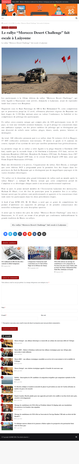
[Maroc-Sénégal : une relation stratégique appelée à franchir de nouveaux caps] (7, 371)
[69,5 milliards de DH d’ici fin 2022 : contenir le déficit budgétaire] (13, 253)
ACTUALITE (13, 27)
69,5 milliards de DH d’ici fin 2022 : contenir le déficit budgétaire (13, 263)
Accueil (5, 23)
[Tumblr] (20, 234)
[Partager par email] (39, 234)
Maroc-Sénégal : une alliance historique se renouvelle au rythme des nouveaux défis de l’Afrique (44, 341)
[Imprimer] (44, 234)
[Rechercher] (76, 18)
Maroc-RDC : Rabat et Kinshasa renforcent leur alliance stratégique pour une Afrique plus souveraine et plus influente (45, 2)
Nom (3, 307)
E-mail (4, 315)
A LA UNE (11, 23)
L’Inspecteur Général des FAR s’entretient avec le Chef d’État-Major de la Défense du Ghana (38, 264)
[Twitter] (10, 234)
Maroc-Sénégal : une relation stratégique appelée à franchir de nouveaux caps (38, 368)
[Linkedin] (15, 234)
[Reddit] (30, 234)
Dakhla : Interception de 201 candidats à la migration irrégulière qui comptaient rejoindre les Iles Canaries (44, 378)
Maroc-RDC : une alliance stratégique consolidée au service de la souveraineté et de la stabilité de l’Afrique (44, 360)
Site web (43, 315)
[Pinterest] (25, 234)
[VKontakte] (34, 234)
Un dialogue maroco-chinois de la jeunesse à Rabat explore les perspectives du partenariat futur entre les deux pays (44, 424)
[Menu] (3, 18)
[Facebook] (5, 234)
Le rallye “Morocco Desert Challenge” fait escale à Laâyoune (39, 225)
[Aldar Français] (39, 10)
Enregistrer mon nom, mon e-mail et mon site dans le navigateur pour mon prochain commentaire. (31, 323)
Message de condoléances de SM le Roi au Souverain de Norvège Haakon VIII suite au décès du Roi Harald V (45, 415)
